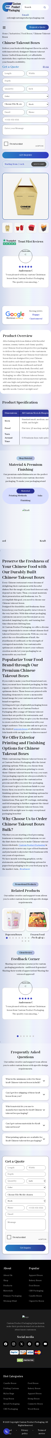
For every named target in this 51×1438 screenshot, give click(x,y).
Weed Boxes (33, 1409)
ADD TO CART (39, 164)
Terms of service (42, 1432)
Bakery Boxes (35, 1280)
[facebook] (5, 1344)
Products (7, 1285)
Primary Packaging (12, 1296)
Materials (8, 1291)
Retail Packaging (11, 1404)
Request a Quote (37, 27)
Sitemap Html (10, 1301)
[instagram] (13, 1344)
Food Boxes (27, 33)
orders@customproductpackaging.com (25, 18)
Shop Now (13, 925)
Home (5, 33)
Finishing (25, 500)
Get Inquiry (25, 1248)
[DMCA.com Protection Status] (25, 1359)
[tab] (7, 938)
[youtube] (45, 1344)
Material (25, 491)
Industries (15, 33)
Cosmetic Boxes (35, 1404)
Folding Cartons (11, 1388)
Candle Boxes (35, 1296)
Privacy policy (24, 1432)
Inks (40, 495)
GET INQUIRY (25, 155)
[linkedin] (37, 1344)
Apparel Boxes (36, 1275)
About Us (7, 1275)
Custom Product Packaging (32, 845)
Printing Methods (18, 495)
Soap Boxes (8, 1398)
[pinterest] (29, 1344)
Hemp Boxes (34, 1398)
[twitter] (21, 1344)
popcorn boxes (21, 729)
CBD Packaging (36, 1291)
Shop (5, 1280)
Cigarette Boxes (36, 1301)
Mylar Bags (8, 1393)
